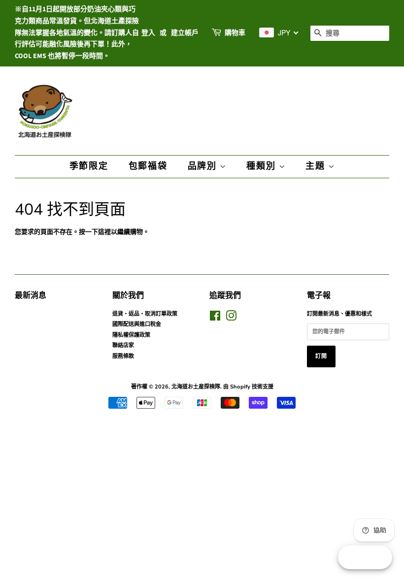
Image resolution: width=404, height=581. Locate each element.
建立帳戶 (185, 33)
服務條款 (123, 356)
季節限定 (88, 166)
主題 (316, 166)
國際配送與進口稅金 (136, 324)
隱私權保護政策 (131, 335)
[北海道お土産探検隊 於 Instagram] (231, 318)
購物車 (235, 33)
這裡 (104, 231)
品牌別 (204, 166)
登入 (148, 33)
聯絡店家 (123, 345)
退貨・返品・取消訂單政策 (144, 314)
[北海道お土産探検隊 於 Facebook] (215, 318)
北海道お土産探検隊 (195, 386)
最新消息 (30, 295)
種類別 (262, 166)
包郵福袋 (148, 166)
